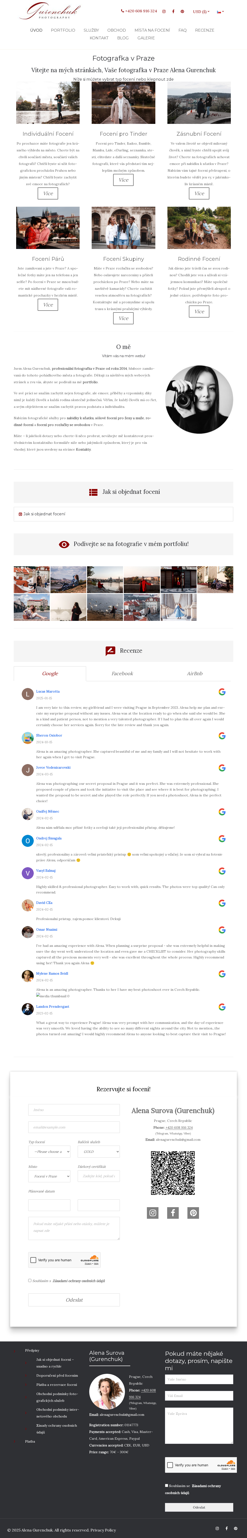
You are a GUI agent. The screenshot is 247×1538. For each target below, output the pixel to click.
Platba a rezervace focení (56, 1384)
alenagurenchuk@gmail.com (178, 1139)
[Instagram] (164, 11)
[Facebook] (173, 11)
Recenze (204, 30)
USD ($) (201, 11)
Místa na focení (152, 30)
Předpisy (32, 1350)
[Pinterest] (182, 11)
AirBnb (194, 673)
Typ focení (36, 1142)
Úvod (36, 30)
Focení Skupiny (123, 259)
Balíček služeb (89, 1142)
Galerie (146, 38)
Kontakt (99, 38)
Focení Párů (48, 259)
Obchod (116, 30)
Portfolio (63, 30)
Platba (30, 1441)
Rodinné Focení (199, 259)
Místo (32, 1166)
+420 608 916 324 (140, 10)
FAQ (182, 30)
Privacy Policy (102, 1530)
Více (48, 193)
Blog (123, 38)
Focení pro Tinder (123, 134)
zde (170, 79)
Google (50, 673)
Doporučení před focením (57, 1375)
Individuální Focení (48, 134)
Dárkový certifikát (92, 1166)
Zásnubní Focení (199, 134)
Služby (91, 30)
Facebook (122, 673)
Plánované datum (41, 1191)
